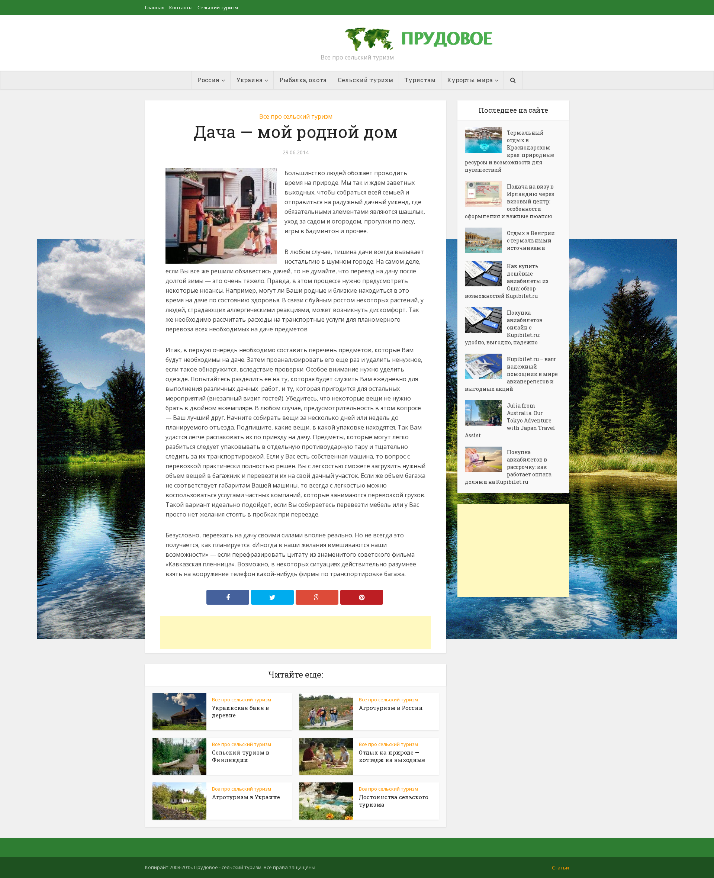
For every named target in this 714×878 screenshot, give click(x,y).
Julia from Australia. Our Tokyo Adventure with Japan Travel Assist (510, 420)
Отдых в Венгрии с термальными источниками (531, 240)
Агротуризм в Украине (246, 797)
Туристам (420, 80)
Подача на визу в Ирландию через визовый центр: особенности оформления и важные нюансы (509, 201)
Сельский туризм (217, 7)
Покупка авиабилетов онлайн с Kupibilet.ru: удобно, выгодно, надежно (504, 327)
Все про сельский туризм (295, 116)
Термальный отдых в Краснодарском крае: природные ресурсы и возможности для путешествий (509, 151)
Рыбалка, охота (303, 80)
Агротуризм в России (391, 707)
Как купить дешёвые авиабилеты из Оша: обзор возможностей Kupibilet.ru (507, 281)
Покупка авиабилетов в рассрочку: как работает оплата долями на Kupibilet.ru (508, 466)
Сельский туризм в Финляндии (240, 756)
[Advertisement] (295, 632)
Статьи (560, 867)
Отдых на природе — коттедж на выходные (392, 756)
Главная (154, 7)
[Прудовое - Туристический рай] (427, 35)
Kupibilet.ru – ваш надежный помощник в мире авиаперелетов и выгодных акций (511, 374)
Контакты (181, 7)
